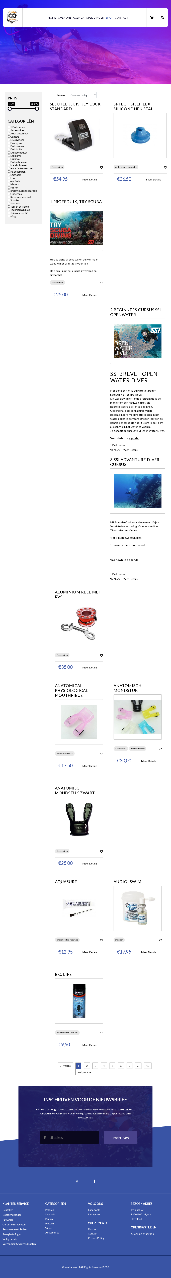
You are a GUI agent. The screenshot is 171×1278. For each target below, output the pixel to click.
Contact (121, 17)
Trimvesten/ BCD (20, 212)
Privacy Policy (96, 1237)
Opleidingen (95, 17)
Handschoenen (18, 165)
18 (147, 1065)
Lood (13, 177)
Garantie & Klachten (14, 1224)
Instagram (94, 1214)
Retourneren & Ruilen (15, 1229)
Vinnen (49, 1227)
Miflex (14, 187)
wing (13, 216)
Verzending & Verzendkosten (19, 1243)
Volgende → (85, 1071)
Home (52, 17)
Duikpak (15, 158)
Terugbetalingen (12, 1234)
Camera (14, 136)
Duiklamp (16, 155)
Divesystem (17, 139)
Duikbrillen (16, 149)
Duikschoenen (18, 162)
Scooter (14, 200)
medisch (15, 181)
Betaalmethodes (12, 1214)
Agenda (78, 17)
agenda (134, 438)
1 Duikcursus (17, 127)
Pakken (49, 1209)
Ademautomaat (19, 133)
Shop (109, 17)
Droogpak (16, 142)
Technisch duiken (20, 209)
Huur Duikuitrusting (21, 168)
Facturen (8, 1219)
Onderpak (16, 193)
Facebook (94, 1209)
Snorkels (15, 203)
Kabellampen (18, 171)
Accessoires (17, 130)
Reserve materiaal (20, 197)
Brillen (49, 1218)
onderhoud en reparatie (23, 190)
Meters (14, 184)
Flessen (49, 1223)
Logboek (15, 174)
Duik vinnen (17, 146)
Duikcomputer (18, 152)
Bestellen (8, 1209)
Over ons (64, 17)
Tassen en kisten (19, 206)
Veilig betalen (10, 1239)
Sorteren (58, 95)
